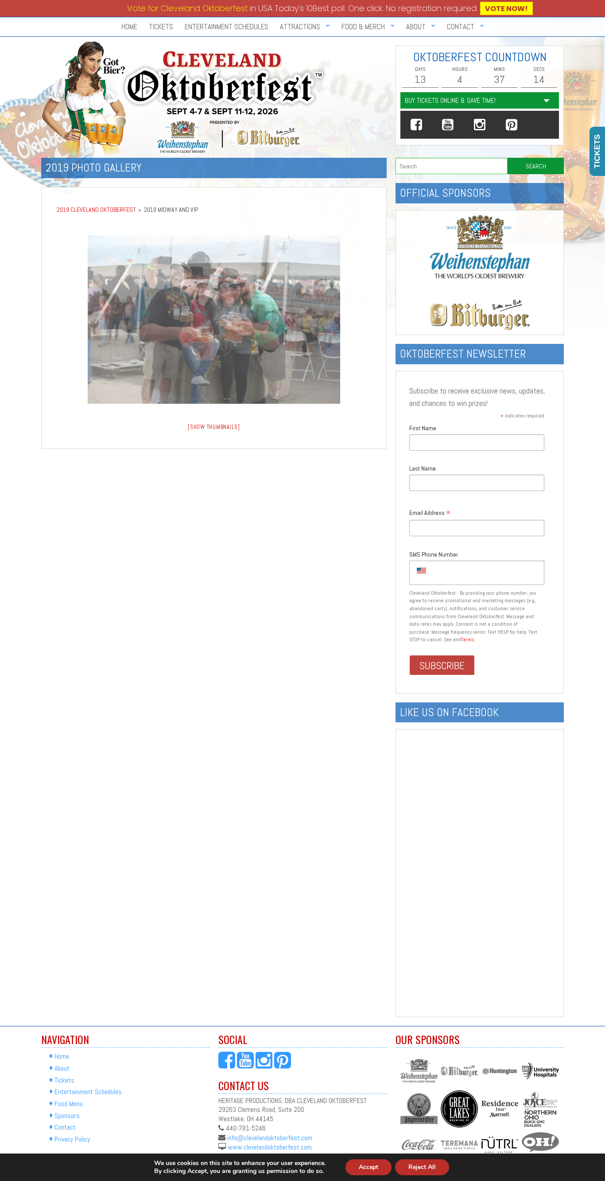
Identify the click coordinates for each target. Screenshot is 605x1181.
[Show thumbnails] (214, 427)
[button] (416, 125)
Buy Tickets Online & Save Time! (450, 100)
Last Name (422, 468)
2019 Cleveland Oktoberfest (96, 210)
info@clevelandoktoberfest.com (269, 1137)
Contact (65, 1127)
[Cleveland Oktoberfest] (185, 99)
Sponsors (67, 1115)
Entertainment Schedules (226, 26)
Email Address (429, 513)
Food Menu (68, 1103)
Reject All (422, 1167)
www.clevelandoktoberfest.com (270, 1147)
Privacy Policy (72, 1139)
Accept (368, 1167)
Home (129, 26)
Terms (467, 639)
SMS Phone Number (433, 554)
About (62, 1068)
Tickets (161, 26)
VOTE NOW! (506, 9)
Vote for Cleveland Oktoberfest (187, 8)
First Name (422, 428)
